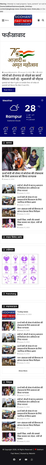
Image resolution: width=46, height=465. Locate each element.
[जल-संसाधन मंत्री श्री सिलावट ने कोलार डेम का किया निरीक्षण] (8, 212)
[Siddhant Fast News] (23, 20)
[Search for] (43, 21)
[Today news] (8, 315)
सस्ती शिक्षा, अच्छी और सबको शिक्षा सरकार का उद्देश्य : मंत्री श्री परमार (29, 222)
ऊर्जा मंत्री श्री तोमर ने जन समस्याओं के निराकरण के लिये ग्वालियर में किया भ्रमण (29, 200)
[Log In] (38, 21)
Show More (23, 371)
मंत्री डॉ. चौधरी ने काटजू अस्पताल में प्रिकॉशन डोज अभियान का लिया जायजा (30, 188)
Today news (22, 312)
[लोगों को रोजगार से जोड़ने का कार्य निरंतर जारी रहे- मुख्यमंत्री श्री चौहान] (23, 58)
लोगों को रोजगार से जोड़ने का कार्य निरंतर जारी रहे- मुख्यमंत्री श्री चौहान (22, 77)
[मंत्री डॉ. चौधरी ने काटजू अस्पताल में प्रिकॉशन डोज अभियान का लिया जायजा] (8, 188)
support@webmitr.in (10, 72)
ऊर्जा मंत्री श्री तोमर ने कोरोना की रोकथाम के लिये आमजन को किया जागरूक (22, 175)
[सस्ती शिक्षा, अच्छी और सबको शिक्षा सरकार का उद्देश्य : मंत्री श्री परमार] (8, 223)
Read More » (8, 90)
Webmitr (32, 453)
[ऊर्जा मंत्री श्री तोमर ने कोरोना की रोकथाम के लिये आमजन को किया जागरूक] (23, 159)
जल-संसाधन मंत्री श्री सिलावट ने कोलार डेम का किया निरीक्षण (30, 210)
